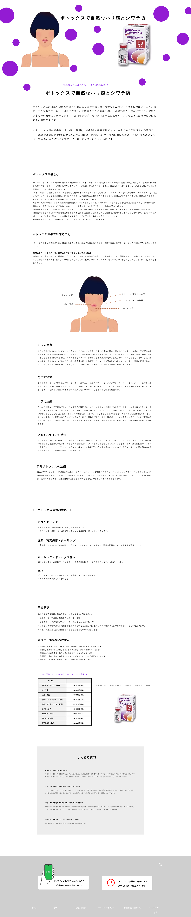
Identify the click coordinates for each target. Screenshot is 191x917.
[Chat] (155, 912)
